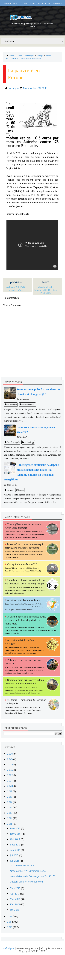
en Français (29, 56)
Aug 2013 (15, 850)
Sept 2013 (15, 844)
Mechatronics (55, 4)
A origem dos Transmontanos (24, 600)
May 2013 (15, 888)
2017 (10, 802)
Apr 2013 (15, 893)
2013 (10, 823)
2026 (10, 753)
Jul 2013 (14, 855)
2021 (10, 780)
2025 (10, 759)
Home (11, 56)
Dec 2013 (15, 828)
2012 (10, 916)
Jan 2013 (15, 909)
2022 (10, 775)
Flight (32, 4)
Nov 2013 (15, 833)
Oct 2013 (15, 839)
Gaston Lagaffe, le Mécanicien (26, 881)
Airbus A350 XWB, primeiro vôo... (28, 871)
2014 (10, 818)
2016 (10, 807)
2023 (10, 770)
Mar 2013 (15, 899)
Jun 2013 (15, 860)
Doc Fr (19, 56)
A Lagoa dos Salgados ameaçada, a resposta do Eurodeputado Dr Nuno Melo (25, 620)
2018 (10, 796)
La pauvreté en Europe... (31, 58)
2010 (10, 927)
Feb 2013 (15, 904)
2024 (10, 764)
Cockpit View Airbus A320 (22, 564)
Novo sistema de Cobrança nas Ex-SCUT (32, 876)
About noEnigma (10, 4)
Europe (24, 4)
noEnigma (8, 948)
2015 (10, 813)
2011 (9, 921)
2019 (10, 791)
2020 (10, 786)
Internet (42, 4)
